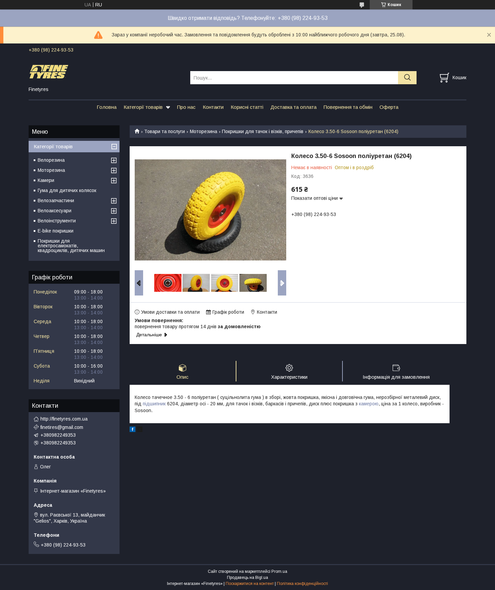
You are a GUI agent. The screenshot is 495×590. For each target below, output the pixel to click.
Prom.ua (279, 571)
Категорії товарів (143, 107)
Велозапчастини (56, 200)
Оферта (389, 107)
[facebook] (132, 430)
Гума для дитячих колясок (67, 190)
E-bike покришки (55, 231)
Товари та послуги (164, 131)
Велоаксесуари (54, 210)
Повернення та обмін (348, 107)
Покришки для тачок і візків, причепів (262, 131)
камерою (368, 403)
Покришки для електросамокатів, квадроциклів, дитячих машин (71, 245)
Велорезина (51, 160)
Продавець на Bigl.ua (247, 577)
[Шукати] (407, 77)
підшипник (154, 403)
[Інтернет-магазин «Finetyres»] (105, 71)
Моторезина (203, 131)
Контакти (213, 107)
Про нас (186, 107)
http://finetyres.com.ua (64, 419)
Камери (46, 180)
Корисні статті (247, 107)
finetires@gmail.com (61, 427)
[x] (139, 430)
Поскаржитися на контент (250, 583)
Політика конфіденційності (302, 583)
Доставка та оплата (293, 107)
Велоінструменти (57, 220)
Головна (107, 107)
